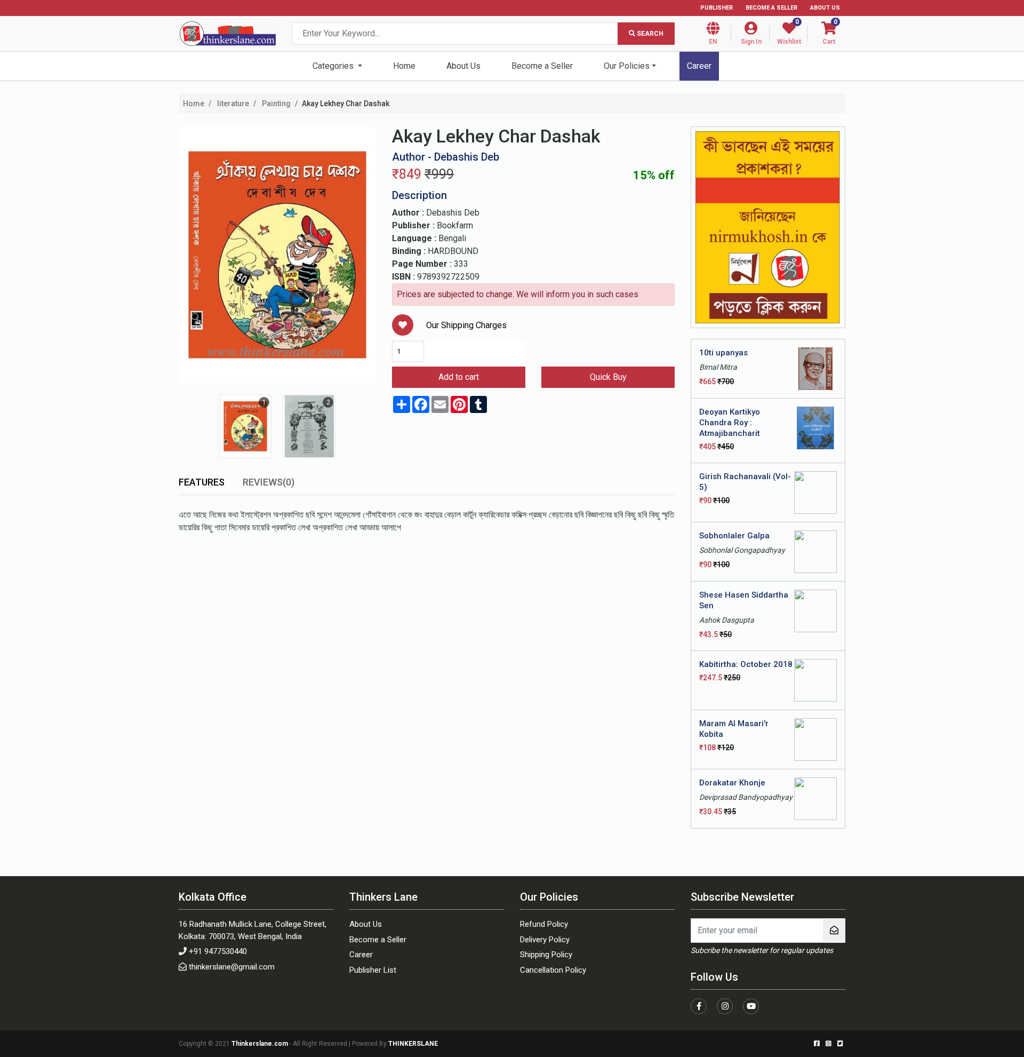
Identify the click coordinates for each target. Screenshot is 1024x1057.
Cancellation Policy (553, 970)
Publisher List (372, 970)
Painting (275, 103)
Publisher (716, 7)
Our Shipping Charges (466, 325)
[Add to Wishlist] (402, 325)
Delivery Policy (545, 939)
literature (232, 103)
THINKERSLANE (413, 1043)
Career (699, 66)
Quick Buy (608, 377)
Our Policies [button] (627, 66)
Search (649, 33)
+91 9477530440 (218, 951)
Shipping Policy (546, 954)
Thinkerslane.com (260, 1043)
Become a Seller (771, 7)
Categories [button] (334, 66)
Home (404, 66)
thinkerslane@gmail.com (232, 967)
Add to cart (458, 377)
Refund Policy (544, 924)
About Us (825, 7)
